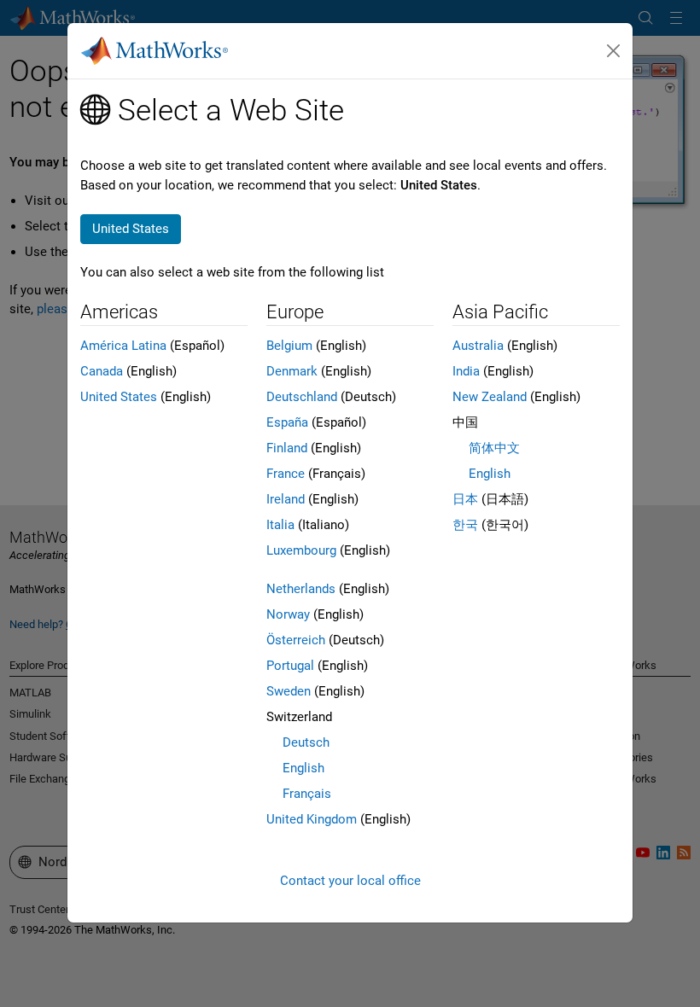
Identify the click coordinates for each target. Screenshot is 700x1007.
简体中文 (494, 448)
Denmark (292, 371)
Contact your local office (350, 880)
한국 (465, 525)
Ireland (285, 499)
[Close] (614, 51)
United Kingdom (311, 819)
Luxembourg (301, 550)
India (466, 371)
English (303, 768)
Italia (280, 525)
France (285, 473)
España (287, 422)
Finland (286, 448)
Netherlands (300, 589)
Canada (101, 371)
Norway (288, 614)
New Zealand (489, 397)
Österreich (295, 640)
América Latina (123, 345)
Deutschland (301, 397)
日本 (465, 499)
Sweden (288, 691)
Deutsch (306, 742)
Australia (478, 345)
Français (307, 793)
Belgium (289, 345)
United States (118, 397)
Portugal (290, 665)
